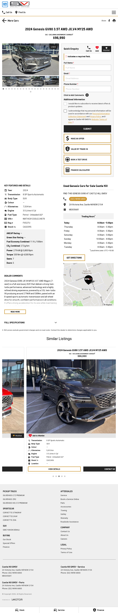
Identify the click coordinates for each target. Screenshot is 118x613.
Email (67, 73)
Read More (15, 312)
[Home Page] (15, 4)
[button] (30, 59)
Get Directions (74, 257)
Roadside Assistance (70, 522)
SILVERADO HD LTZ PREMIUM (15, 503)
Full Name (69, 63)
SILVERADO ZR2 (9, 499)
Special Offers (9, 543)
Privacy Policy (95, 116)
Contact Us (86, 469)
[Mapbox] (71, 303)
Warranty (64, 518)
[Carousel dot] (3, 89)
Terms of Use (66, 552)
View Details (31, 469)
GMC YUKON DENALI (11, 530)
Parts (63, 503)
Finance (6, 547)
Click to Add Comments (74, 95)
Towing (64, 510)
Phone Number (71, 84)
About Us (64, 535)
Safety (63, 514)
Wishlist (106, 50)
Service (64, 495)
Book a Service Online (70, 499)
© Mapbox (108, 305)
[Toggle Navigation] (114, 12)
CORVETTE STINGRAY (12, 512)
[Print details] (114, 20)
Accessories (66, 506)
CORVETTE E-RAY (10, 516)
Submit (87, 128)
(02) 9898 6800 (78, 199)
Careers (64, 539)
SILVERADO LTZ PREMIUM (13, 495)
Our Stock (7, 539)
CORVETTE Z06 (9, 520)
